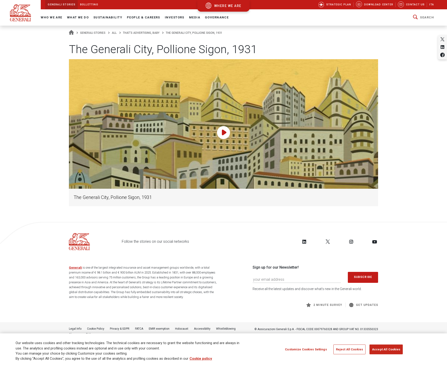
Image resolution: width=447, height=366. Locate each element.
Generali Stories (92, 32)
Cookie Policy (95, 328)
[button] (423, 17)
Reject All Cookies (349, 349)
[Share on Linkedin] (442, 47)
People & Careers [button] (143, 17)
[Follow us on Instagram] (351, 241)
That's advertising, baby (141, 32)
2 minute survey (327, 305)
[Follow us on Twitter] (327, 241)
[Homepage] (71, 32)
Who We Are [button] (51, 17)
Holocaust (181, 328)
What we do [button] (78, 17)
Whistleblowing (226, 328)
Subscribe (363, 277)
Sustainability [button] (107, 17)
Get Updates (367, 305)
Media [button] (194, 17)
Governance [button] (217, 17)
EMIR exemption (159, 328)
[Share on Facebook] (442, 54)
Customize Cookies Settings (306, 349)
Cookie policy (201, 359)
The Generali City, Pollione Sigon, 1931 (113, 197)
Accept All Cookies (386, 349)
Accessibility (202, 328)
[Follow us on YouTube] (374, 241)
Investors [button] (174, 17)
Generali (75, 267)
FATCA (139, 328)
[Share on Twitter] (442, 39)
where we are (227, 6)
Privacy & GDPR (119, 328)
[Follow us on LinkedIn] (304, 241)
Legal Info (75, 328)
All (114, 32)
